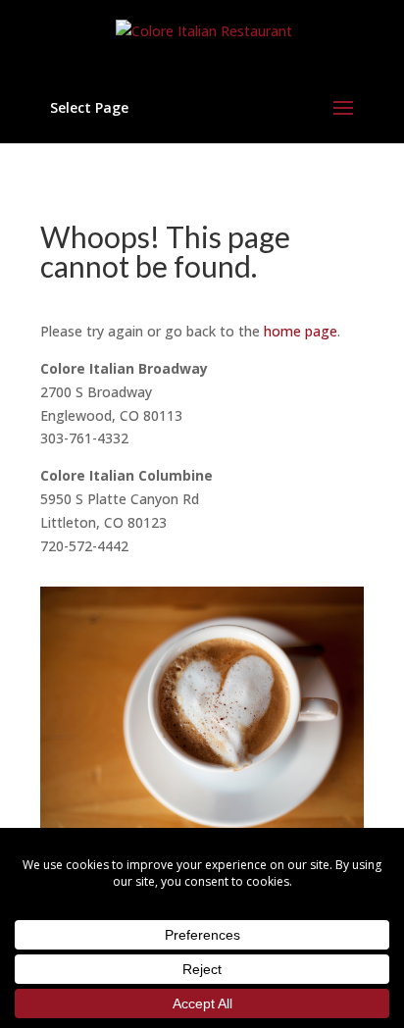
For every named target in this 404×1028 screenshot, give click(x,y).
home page (300, 331)
